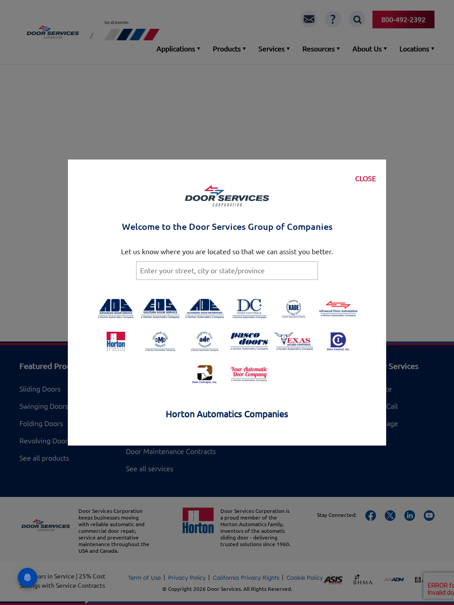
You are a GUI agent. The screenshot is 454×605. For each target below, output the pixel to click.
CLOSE (365, 178)
